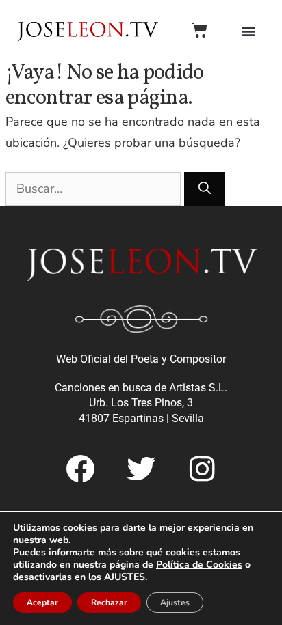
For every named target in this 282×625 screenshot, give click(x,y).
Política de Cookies (199, 564)
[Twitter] (141, 468)
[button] (248, 30)
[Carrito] (200, 30)
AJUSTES (124, 577)
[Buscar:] (94, 188)
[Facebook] (80, 468)
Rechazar (109, 602)
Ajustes (175, 602)
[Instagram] (202, 468)
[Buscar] (204, 189)
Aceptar (42, 602)
